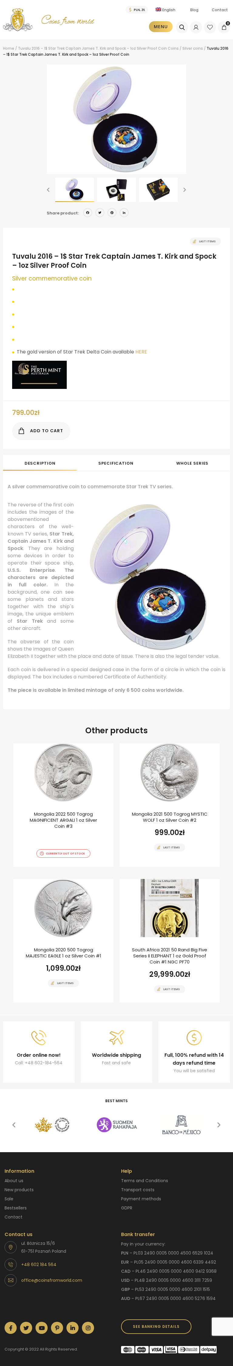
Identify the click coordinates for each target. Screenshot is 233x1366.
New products (19, 1190)
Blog (194, 9)
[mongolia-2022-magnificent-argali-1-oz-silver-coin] (63, 805)
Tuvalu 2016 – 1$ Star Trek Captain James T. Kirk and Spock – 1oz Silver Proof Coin (92, 48)
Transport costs (137, 1190)
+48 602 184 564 (38, 1265)
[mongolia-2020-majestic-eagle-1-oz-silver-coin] (63, 941)
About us (14, 1181)
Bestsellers (16, 1208)
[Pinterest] (111, 213)
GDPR (126, 1208)
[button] (48, 190)
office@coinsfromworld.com (51, 1280)
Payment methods (141, 1199)
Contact (220, 9)
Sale (9, 1199)
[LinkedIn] (124, 213)
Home (8, 48)
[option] (116, 119)
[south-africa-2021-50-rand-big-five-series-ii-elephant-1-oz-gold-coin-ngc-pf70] (170, 941)
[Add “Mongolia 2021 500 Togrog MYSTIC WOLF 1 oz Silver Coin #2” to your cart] (159, 866)
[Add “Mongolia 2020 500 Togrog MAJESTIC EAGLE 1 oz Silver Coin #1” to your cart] (52, 1002)
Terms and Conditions (144, 1181)
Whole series (192, 463)
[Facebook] (87, 213)
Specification (115, 463)
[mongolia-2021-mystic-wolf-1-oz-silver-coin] (170, 805)
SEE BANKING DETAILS (156, 1326)
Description (40, 463)
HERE (141, 351)
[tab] (40, 463)
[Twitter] (99, 213)
